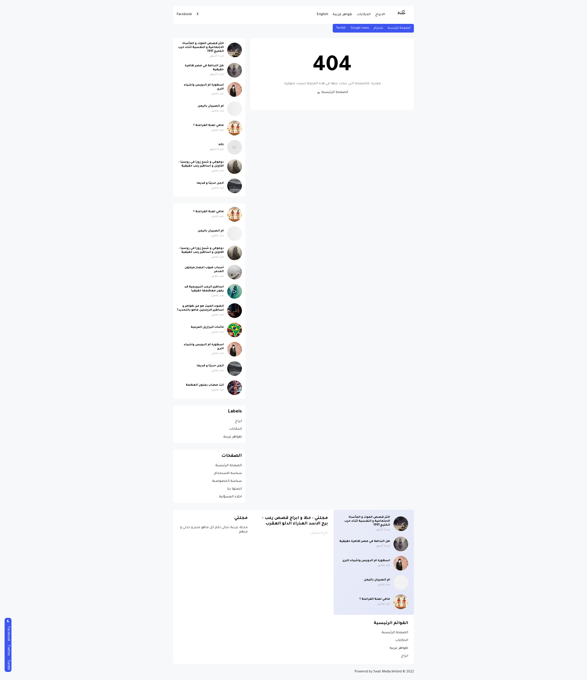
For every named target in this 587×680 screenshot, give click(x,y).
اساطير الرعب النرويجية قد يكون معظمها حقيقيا (204, 289)
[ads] (234, 147)
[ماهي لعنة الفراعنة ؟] (234, 128)
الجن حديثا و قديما (210, 183)
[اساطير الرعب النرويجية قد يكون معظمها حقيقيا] (234, 291)
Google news (360, 28)
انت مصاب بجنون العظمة (205, 385)
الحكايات (364, 15)
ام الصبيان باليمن (211, 106)
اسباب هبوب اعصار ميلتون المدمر (204, 269)
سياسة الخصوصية (227, 481)
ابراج (238, 421)
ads (221, 144)
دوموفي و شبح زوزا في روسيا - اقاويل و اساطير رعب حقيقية (201, 164)
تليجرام (378, 28)
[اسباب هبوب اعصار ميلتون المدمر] (234, 272)
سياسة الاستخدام (228, 473)
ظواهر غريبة (342, 15)
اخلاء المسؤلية (230, 497)
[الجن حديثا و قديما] (234, 185)
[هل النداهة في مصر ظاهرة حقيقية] (234, 70)
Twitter (8, 650)
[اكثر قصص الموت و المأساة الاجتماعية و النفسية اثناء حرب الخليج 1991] (234, 50)
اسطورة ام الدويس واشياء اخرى (204, 87)
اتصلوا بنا (234, 489)
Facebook (184, 15)
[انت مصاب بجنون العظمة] (234, 387)
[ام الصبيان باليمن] (234, 108)
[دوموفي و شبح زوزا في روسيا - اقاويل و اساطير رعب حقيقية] (234, 166)
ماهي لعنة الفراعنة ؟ (208, 125)
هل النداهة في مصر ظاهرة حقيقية (204, 67)
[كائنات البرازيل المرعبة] (234, 330)
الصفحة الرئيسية (399, 28)
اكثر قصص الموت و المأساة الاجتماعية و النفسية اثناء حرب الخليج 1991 (201, 47)
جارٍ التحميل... (318, 533)
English (322, 15)
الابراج (380, 15)
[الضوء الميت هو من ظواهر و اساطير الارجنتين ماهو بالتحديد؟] (234, 310)
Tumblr (341, 28)
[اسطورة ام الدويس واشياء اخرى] (234, 89)
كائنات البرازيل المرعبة (207, 327)
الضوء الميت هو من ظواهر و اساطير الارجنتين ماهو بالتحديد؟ (200, 308)
